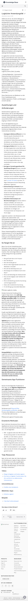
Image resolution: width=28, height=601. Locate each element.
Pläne (2, 568)
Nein (14, 510)
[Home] (10, 2)
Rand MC (3, 565)
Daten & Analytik (16, 530)
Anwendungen (23, 527)
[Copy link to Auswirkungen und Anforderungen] (16, 108)
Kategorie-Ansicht (8, 10)
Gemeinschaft (17, 565)
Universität (16, 563)
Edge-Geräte (4, 561)
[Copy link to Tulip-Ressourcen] (17, 455)
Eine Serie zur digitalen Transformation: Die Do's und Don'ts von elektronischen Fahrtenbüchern (15, 478)
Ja (6, 510)
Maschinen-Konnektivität (17, 536)
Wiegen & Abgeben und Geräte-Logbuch (14, 474)
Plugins (15, 552)
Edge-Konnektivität (17, 533)
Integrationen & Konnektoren (17, 541)
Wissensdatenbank (18, 566)
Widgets (22, 531)
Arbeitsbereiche (17, 550)
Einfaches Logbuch (9, 494)
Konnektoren (23, 529)
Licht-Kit (3, 566)
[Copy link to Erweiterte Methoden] (20, 421)
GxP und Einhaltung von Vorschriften (17, 546)
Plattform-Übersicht (16, 526)
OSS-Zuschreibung (16, 597)
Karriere (10, 597)
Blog (15, 572)
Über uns (5, 597)
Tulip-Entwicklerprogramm (20, 570)
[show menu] (25, 2)
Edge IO (3, 563)
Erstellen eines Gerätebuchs (11, 487)
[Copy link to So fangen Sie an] (17, 243)
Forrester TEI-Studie (12, 180)
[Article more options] (25, 10)
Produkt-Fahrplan (18, 568)
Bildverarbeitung (17, 554)
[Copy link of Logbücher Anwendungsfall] (25, 13)
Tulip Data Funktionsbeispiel (11, 501)
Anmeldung (5, 579)
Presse (23, 597)
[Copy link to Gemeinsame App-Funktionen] (4, 382)
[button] (8, 517)
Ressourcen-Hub (18, 561)
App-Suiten (23, 525)
